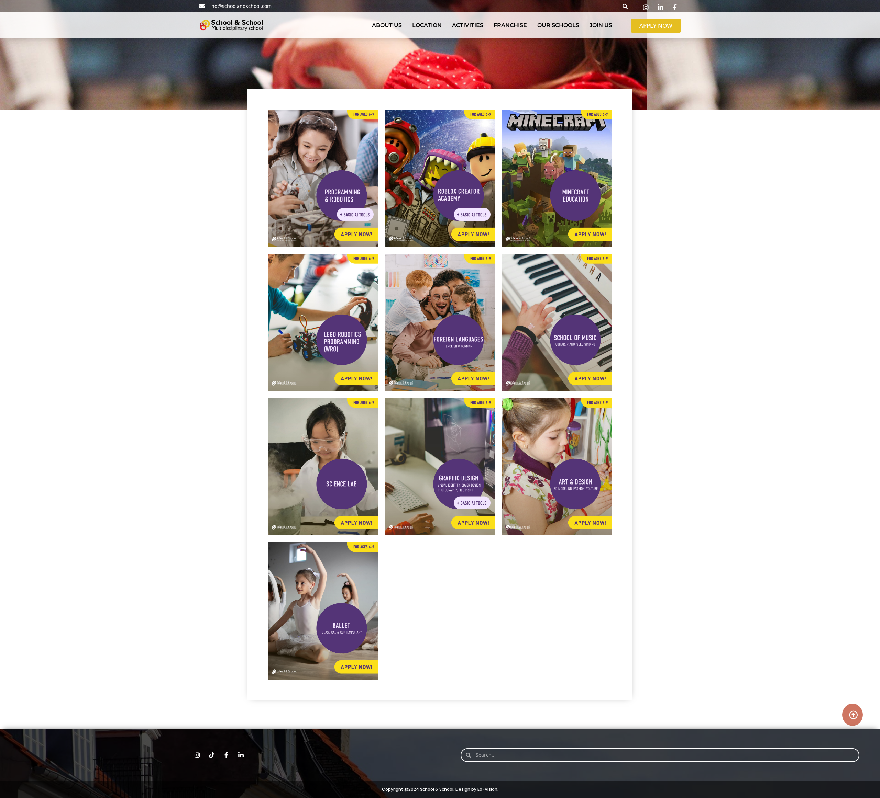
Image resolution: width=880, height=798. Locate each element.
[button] (625, 6)
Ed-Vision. (487, 789)
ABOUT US (387, 25)
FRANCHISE (510, 25)
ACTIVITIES (467, 25)
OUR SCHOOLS (558, 25)
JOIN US (601, 25)
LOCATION (427, 25)
